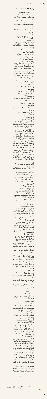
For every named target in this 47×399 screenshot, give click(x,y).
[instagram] (43, 394)
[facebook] (45, 394)
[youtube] (41, 394)
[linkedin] (44, 394)
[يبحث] (1, 4)
